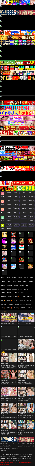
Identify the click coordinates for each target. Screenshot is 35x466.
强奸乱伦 (16, 193)
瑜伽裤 (23, 213)
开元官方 (16, 300)
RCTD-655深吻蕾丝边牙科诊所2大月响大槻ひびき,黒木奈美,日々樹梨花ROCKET (8, 400)
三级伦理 (9, 196)
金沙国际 (29, 300)
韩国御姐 (16, 201)
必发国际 (14, 293)
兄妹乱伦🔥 (16, 308)
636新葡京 (23, 296)
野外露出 (31, 205)
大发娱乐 (27, 293)
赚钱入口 (30, 308)
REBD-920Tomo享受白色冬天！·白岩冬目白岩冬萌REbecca (8, 366)
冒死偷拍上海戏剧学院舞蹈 (26, 336)
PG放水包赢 (9, 285)
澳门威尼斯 (29, 304)
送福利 (14, 281)
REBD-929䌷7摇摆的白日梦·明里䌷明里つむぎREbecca (25, 417)
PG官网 (8, 277)
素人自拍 (31, 196)
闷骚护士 (31, 213)
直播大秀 (22, 304)
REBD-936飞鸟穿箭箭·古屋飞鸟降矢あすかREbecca (26, 366)
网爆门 (31, 217)
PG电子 (31, 277)
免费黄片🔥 (24, 308)
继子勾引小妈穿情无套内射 (9, 336)
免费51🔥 (3, 300)
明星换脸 (16, 213)
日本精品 (16, 196)
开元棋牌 (14, 277)
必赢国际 (31, 281)
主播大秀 (9, 289)
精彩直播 (22, 285)
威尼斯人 (3, 277)
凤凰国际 (3, 285)
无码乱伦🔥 (9, 300)
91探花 (16, 205)
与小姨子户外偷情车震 (24, 323)
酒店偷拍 (3, 289)
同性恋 (31, 221)
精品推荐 (9, 193)
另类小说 (9, 229)
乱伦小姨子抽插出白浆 (24, 349)
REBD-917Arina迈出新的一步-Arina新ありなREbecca (25, 400)
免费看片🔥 (16, 296)
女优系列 (16, 209)
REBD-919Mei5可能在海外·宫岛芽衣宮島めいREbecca (9, 433)
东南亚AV (31, 201)
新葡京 (19, 281)
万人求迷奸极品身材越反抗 (9, 349)
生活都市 (9, 225)
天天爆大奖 (22, 300)
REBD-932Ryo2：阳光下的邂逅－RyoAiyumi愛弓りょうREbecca (26, 383)
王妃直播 (14, 289)
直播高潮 (16, 285)
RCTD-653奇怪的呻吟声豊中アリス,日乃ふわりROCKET (8, 383)
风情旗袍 (9, 213)
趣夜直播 (3, 293)
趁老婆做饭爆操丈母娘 (7, 323)
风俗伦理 (31, 225)
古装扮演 (9, 209)
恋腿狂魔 (31, 209)
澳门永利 (26, 277)
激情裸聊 (29, 296)
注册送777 (9, 281)
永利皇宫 (10, 296)
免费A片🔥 (9, 308)
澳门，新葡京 (4, 304)
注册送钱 (3, 281)
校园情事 (16, 225)
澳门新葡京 (21, 293)
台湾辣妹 (9, 201)
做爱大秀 (17, 304)
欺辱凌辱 (9, 205)
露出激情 (16, 217)
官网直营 (20, 277)
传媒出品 (9, 221)
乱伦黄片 (20, 289)
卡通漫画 (9, 217)
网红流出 (24, 205)
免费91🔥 (3, 308)
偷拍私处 (26, 289)
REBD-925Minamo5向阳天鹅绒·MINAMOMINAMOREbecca (26, 434)
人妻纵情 (24, 225)
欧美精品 (24, 193)
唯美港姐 (24, 201)
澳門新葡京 (3, 296)
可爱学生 (24, 209)
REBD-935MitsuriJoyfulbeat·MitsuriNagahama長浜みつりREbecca (9, 418)
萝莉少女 (31, 193)
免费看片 (11, 304)
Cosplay (24, 196)
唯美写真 (24, 217)
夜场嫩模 (9, 293)
